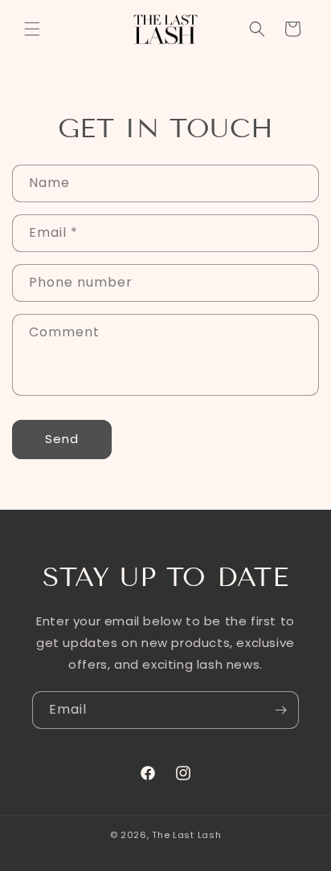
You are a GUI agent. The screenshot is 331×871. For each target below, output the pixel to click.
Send (62, 438)
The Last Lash (186, 834)
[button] (32, 29)
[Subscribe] (280, 710)
